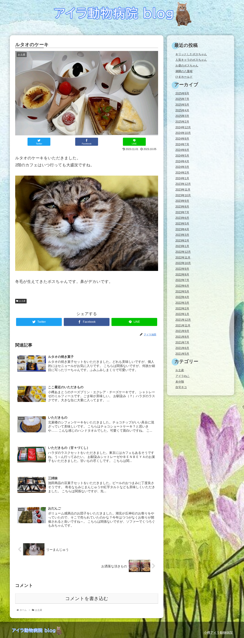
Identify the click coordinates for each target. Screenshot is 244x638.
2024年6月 (182, 149)
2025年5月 (182, 104)
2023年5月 (182, 223)
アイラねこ (182, 375)
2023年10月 (183, 195)
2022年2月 (182, 308)
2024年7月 (182, 144)
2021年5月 (182, 353)
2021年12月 (183, 319)
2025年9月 (182, 93)
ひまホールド (184, 76)
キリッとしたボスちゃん (191, 54)
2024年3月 (182, 166)
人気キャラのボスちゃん (191, 59)
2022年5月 (182, 291)
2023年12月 (183, 183)
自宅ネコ (181, 387)
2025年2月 (182, 121)
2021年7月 (182, 342)
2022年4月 (182, 297)
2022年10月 (183, 263)
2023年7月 (182, 212)
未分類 (179, 381)
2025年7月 (182, 98)
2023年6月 (182, 217)
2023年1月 (182, 246)
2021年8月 (182, 336)
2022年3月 (182, 302)
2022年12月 (183, 251)
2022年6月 (182, 285)
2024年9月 (182, 138)
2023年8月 (182, 206)
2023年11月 (182, 189)
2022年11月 (182, 257)
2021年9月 (182, 331)
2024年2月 (182, 172)
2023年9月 (182, 200)
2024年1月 (182, 178)
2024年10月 (183, 132)
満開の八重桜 (184, 71)
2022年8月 (182, 274)
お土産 (22, 301)
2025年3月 (182, 115)
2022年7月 (182, 280)
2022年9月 (182, 268)
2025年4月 (182, 110)
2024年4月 (182, 161)
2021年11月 (182, 325)
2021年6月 (182, 348)
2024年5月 (182, 155)
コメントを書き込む (86, 598)
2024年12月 (183, 127)
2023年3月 (182, 234)
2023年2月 (182, 240)
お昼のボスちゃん (186, 65)
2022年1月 (182, 314)
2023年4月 (182, 229)
